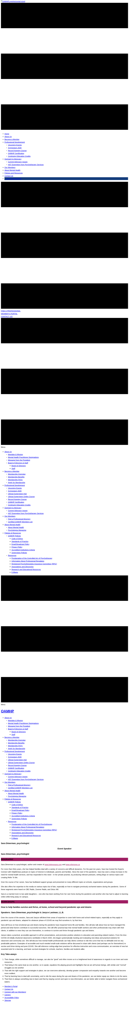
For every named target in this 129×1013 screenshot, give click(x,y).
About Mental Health (12, 791)
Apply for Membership (16, 749)
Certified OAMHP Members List (20, 788)
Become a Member (11, 737)
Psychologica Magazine (17, 796)
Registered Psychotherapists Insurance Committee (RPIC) (34, 830)
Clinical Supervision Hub (17, 760)
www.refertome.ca (73, 864)
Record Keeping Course (17, 765)
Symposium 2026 (15, 757)
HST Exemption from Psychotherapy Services (26, 779)
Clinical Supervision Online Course (21, 763)
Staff (13, 734)
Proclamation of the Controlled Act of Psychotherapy (31, 824)
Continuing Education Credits (19, 771)
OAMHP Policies (14, 802)
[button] (11, 311)
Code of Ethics (17, 805)
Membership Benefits (16, 743)
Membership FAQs (15, 746)
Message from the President (19, 726)
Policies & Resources (12, 799)
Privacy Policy (16, 813)
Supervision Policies (19, 819)
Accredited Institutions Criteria (23, 816)
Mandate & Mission (15, 720)
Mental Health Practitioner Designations (23, 723)
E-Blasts (14, 838)
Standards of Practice (19, 807)
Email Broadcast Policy (20, 810)
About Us (8, 718)
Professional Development (14, 751)
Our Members (9, 782)
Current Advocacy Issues (17, 777)
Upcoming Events (15, 754)
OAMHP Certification (16, 768)
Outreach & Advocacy (12, 774)
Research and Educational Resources (26, 835)
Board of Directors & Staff (18, 729)
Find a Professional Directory (19, 785)
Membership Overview (16, 740)
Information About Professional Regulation (27, 827)
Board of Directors (18, 732)
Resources (12, 821)
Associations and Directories (22, 833)
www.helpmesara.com (53, 864)
